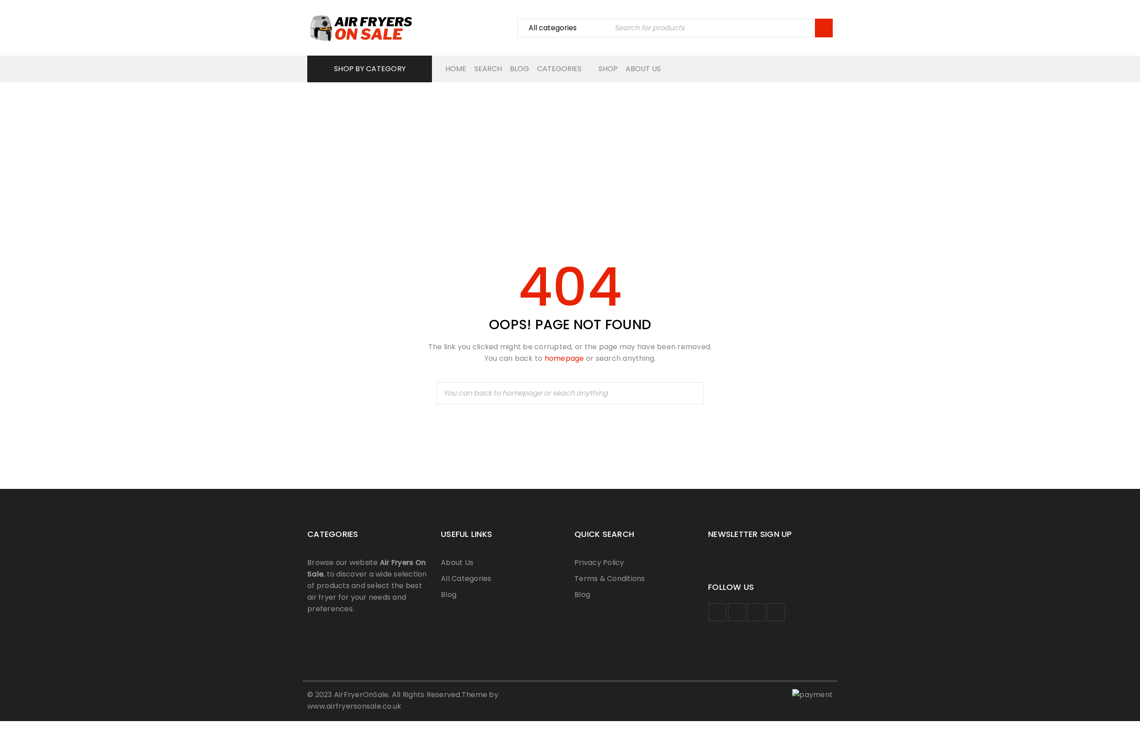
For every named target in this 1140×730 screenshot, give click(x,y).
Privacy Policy (599, 562)
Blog (448, 594)
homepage (564, 358)
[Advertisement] (570, 144)
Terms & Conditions (609, 578)
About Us (457, 562)
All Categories (466, 578)
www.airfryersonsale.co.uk (354, 706)
